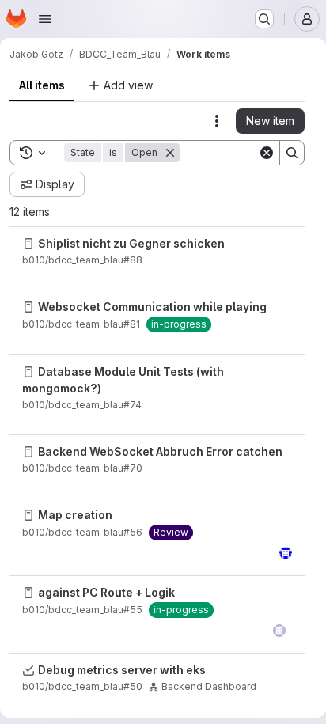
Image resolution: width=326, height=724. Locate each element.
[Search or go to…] (264, 18)
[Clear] (266, 152)
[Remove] (170, 152)
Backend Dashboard (208, 686)
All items (42, 85)
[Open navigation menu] (45, 19)
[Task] (28, 670)
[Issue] (28, 243)
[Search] (292, 152)
